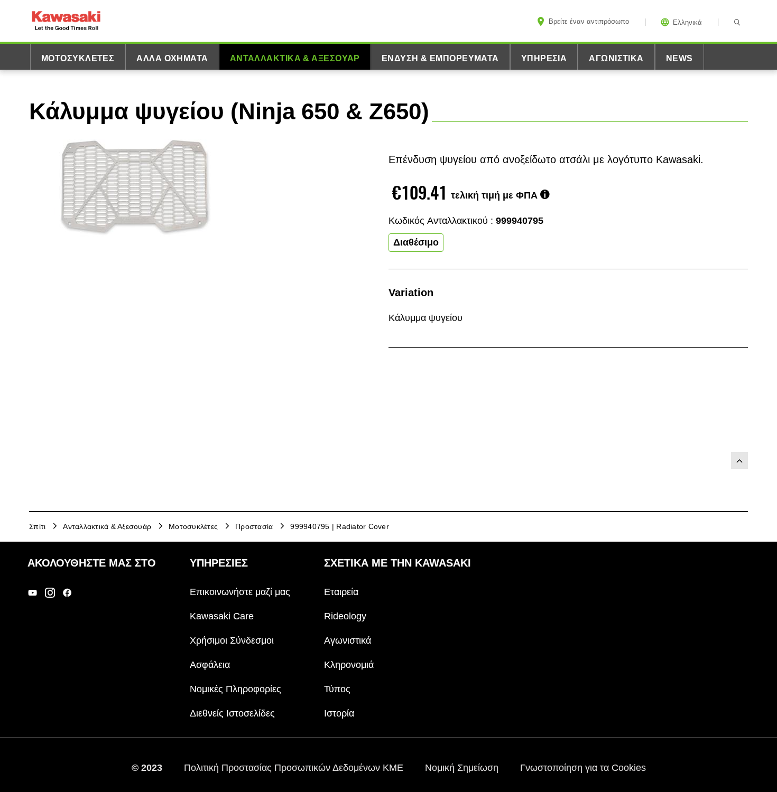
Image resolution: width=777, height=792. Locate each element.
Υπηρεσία (544, 58)
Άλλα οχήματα (172, 58)
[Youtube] (32, 592)
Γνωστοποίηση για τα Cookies (583, 767)
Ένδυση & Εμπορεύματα (440, 58)
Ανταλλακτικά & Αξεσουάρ (295, 58)
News (679, 58)
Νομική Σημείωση (463, 767)
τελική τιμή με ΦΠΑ (494, 195)
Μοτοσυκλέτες (77, 58)
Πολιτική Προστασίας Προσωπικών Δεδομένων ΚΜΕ (295, 767)
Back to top (739, 460)
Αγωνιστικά (616, 58)
